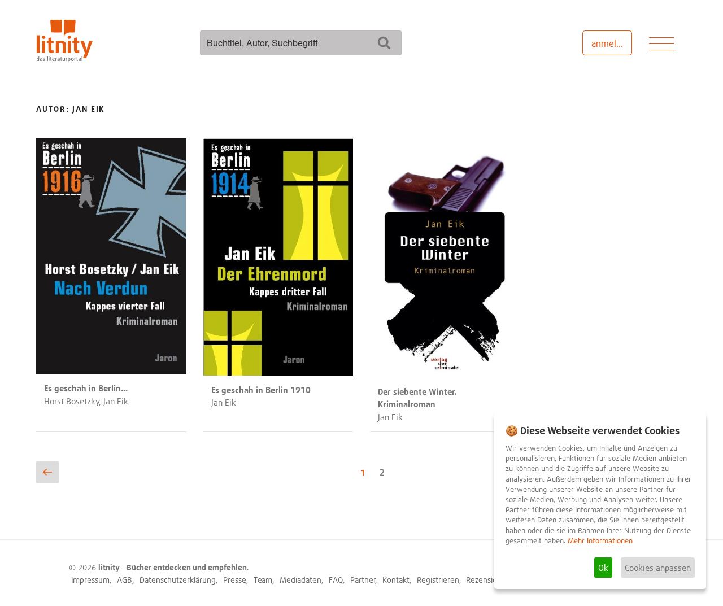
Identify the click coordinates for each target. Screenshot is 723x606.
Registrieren (438, 580)
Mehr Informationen (600, 541)
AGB (124, 580)
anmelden (611, 43)
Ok (603, 568)
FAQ (336, 580)
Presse (234, 580)
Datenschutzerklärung (178, 580)
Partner (363, 580)
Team (263, 580)
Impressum (90, 580)
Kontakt (396, 580)
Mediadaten (300, 580)
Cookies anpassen (658, 568)
